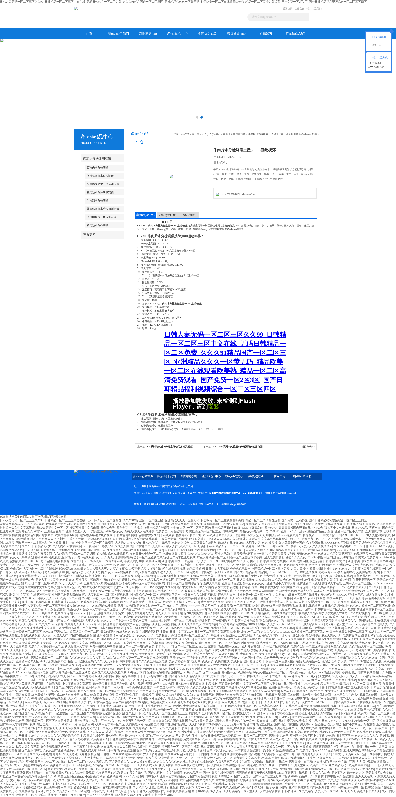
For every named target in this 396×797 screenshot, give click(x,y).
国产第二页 (14, 665)
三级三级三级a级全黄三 (375, 728)
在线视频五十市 (40, 594)
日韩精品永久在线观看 (339, 776)
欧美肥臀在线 (362, 576)
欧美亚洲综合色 (196, 668)
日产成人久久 (348, 698)
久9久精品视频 (260, 613)
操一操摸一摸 (8, 572)
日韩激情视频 (105, 694)
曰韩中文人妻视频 (217, 568)
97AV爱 (51, 564)
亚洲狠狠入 (383, 724)
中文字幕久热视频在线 (272, 538)
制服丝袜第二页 (140, 546)
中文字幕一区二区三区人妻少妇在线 (264, 683)
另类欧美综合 (107, 668)
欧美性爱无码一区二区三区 (203, 531)
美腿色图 (55, 765)
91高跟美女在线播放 (204, 542)
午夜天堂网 (45, 553)
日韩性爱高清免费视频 (292, 720)
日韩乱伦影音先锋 (267, 769)
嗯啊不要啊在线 (251, 639)
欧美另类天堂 (373, 691)
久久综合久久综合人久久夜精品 (282, 524)
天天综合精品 (385, 579)
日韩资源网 (289, 791)
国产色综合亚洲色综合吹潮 (186, 676)
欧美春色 (300, 687)
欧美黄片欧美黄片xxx (369, 557)
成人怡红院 (216, 717)
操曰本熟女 (214, 750)
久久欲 (156, 624)
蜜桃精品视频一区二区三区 (227, 628)
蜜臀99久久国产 (306, 553)
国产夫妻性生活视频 (129, 527)
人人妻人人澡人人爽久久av (315, 546)
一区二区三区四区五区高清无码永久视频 (183, 628)
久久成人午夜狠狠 (321, 642)
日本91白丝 (300, 769)
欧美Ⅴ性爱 (298, 646)
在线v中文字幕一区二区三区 (100, 609)
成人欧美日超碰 (274, 557)
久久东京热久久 (48, 728)
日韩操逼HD (230, 531)
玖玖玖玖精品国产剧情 (199, 590)
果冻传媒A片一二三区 (333, 728)
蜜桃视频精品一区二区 (24, 561)
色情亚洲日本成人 (308, 583)
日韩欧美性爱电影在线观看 (140, 538)
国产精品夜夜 (372, 709)
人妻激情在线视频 (263, 761)
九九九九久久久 (75, 624)
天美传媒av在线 (296, 672)
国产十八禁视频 (121, 590)
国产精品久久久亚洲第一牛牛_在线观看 (220, 728)
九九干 (118, 642)
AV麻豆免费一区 (298, 676)
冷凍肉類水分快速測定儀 (101, 217)
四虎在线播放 (385, 720)
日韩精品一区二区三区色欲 (275, 598)
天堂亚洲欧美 (18, 646)
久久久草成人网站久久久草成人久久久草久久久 (43, 709)
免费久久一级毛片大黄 (253, 531)
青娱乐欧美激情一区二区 (162, 709)
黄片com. (49, 702)
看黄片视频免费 (368, 672)
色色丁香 (37, 609)
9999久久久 (248, 717)
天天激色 (171, 598)
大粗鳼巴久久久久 (85, 524)
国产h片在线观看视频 (204, 776)
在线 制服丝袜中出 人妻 (71, 702)
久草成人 (319, 590)
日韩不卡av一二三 (240, 783)
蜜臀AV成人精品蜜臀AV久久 (174, 694)
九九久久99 (163, 613)
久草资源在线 (315, 542)
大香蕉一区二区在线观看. (95, 769)
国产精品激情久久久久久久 (355, 757)
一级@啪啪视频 (288, 642)
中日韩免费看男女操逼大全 (309, 780)
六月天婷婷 (62, 590)
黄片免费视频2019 (296, 757)
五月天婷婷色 (352, 750)
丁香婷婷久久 (65, 550)
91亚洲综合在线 (377, 650)
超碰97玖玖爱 (373, 635)
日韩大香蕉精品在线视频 (221, 765)
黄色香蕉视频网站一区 (54, 746)
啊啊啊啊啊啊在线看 (326, 746)
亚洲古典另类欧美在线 (90, 709)
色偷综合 (16, 568)
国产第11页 (287, 702)
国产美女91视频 (35, 713)
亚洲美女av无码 (344, 650)
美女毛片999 (353, 628)
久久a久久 (109, 657)
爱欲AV (345, 746)
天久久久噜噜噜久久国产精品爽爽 (274, 590)
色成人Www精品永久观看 (324, 672)
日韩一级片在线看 (246, 620)
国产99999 (270, 527)
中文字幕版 (342, 642)
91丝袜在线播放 (321, 680)
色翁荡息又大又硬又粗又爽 (109, 672)
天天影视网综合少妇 (379, 772)
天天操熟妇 (148, 576)
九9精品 (244, 609)
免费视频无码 (8, 791)
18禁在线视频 (333, 524)
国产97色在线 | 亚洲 (342, 761)
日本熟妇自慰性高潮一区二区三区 (96, 576)
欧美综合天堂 (273, 754)
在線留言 (299, 8)
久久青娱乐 (160, 665)
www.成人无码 (346, 550)
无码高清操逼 (195, 568)
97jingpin (21, 672)
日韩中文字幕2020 (181, 631)
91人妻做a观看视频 (378, 535)
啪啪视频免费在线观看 (52, 698)
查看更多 (89, 234)
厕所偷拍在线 (115, 709)
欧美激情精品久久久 (367, 791)
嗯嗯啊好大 (120, 706)
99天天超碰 (70, 754)
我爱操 (368, 616)
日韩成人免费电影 (148, 791)
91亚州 (18, 754)
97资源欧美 (263, 579)
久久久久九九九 (106, 557)
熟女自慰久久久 (269, 620)
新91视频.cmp (329, 713)
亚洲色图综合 (219, 598)
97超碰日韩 (185, 680)
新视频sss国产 (269, 709)
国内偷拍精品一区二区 (144, 594)
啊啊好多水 (272, 587)
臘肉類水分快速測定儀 (100, 192)
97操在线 (297, 609)
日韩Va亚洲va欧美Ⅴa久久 (51, 583)
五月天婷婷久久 (119, 761)
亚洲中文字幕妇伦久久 (174, 776)
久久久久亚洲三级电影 (153, 661)
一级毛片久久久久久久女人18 (150, 769)
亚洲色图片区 (30, 757)
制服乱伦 (95, 787)
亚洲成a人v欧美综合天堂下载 (356, 706)
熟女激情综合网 (55, 572)
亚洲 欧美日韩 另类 (360, 561)
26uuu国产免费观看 (104, 605)
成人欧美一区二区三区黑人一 (310, 631)
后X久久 (374, 587)
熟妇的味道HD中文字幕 (155, 739)
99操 (135, 631)
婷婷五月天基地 (309, 713)
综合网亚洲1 (237, 642)
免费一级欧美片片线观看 (153, 757)
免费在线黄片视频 (174, 553)
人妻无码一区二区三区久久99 (334, 791)
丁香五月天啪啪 (143, 590)
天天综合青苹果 (295, 639)
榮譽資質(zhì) (236, 33)
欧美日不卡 (39, 769)
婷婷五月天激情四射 (102, 676)
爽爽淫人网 (121, 546)
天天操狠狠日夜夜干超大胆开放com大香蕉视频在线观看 (272, 772)
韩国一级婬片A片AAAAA (20, 668)
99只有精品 (212, 676)
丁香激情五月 (277, 676)
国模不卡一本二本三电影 (32, 542)
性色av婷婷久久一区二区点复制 (278, 746)
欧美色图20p (302, 598)
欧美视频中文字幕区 (59, 524)
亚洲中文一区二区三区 (357, 583)
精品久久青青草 (381, 542)
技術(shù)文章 (207, 33)
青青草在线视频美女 (378, 524)
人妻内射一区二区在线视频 (40, 568)
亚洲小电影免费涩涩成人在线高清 (296, 728)
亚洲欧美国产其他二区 (40, 761)
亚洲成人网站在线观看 (14, 613)
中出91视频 (258, 665)
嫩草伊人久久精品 (67, 694)
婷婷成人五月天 (361, 602)
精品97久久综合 (320, 772)
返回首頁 (287, 8)
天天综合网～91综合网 (159, 683)
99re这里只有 (90, 598)
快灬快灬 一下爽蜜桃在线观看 (242, 750)
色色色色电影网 (240, 568)
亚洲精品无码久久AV (158, 706)
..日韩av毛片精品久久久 (352, 587)
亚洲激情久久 (327, 564)
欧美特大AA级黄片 (31, 572)
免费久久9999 (234, 602)
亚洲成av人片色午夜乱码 (353, 564)
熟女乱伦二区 (268, 642)
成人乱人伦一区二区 (382, 631)
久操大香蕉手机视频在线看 (232, 761)
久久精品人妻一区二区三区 (366, 646)
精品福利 (211, 683)
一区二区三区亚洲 (198, 527)
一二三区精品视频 (317, 646)
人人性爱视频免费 (219, 665)
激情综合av (178, 672)
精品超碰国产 (89, 728)
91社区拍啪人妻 (151, 639)
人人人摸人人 (95, 731)
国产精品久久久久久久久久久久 (285, 743)
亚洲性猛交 (318, 598)
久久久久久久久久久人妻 (85, 657)
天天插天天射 (267, 654)
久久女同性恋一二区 (172, 691)
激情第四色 (169, 624)
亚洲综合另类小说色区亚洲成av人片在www (294, 665)
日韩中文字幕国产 (163, 795)
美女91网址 (107, 631)
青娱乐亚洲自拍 (177, 698)
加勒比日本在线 (279, 765)
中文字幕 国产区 (337, 598)
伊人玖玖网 (32, 550)
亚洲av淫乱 (222, 553)
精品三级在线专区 (92, 735)
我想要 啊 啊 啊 (385, 550)
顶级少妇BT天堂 (156, 676)
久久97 (283, 709)
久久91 (236, 538)
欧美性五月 (153, 561)
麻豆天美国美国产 (293, 542)
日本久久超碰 (39, 680)
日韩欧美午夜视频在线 (190, 683)
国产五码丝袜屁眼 (127, 694)
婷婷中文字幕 (187, 598)
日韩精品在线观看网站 (320, 550)
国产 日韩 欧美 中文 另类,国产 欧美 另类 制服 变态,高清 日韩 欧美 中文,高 (298, 561)
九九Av (57, 754)
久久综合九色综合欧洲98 (123, 550)
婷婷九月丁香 (316, 687)
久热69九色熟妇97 (96, 538)
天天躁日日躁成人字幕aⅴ (364, 639)
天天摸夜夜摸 (18, 650)
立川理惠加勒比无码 (378, 531)
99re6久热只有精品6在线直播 (116, 750)
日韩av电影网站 (209, 709)
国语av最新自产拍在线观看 (316, 531)
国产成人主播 (211, 672)
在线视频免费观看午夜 (186, 739)
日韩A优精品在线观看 (157, 542)
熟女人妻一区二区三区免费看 (179, 572)
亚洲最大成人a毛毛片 (37, 754)
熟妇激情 (195, 713)
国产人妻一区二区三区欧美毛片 (215, 561)
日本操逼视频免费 (24, 553)
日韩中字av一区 (284, 698)
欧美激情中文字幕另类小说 (42, 587)
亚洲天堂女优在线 (362, 769)
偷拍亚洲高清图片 (303, 717)
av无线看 (57, 624)
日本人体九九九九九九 (139, 613)
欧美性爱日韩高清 (258, 628)
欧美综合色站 (202, 680)
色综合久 (138, 579)
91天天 (29, 583)
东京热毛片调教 (177, 605)
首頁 (89, 33)
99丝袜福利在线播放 (224, 635)
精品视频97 (255, 754)
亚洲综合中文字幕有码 (328, 628)
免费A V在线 (77, 731)
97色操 (330, 735)
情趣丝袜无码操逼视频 (234, 616)
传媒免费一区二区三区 (316, 538)
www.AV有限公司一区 (202, 605)
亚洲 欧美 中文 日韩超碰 (178, 561)
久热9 (321, 553)
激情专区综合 (200, 791)
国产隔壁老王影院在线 (287, 605)
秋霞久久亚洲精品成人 (359, 620)
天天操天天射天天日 (186, 602)
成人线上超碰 (205, 761)
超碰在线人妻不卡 (244, 713)
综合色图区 (303, 587)
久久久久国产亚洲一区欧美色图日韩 (124, 620)
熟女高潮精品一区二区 (295, 620)
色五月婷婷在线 (79, 739)
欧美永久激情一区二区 (234, 613)
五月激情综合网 (46, 616)
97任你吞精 (7, 672)
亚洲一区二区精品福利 (36, 602)
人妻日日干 (64, 564)
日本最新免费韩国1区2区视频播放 (347, 687)
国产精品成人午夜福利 (369, 594)
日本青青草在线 (113, 561)
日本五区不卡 (345, 735)
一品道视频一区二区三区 (69, 713)
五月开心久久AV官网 (29, 531)
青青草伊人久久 (130, 639)
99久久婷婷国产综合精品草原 (232, 691)
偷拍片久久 (306, 776)
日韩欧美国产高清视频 (117, 787)
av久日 (274, 787)
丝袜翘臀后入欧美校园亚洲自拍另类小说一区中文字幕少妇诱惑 (125, 583)
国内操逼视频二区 (33, 564)
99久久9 (355, 605)
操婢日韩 (187, 728)
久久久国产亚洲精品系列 (59, 750)
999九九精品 (306, 791)
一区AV (387, 568)
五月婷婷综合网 (78, 787)
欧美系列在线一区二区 (137, 720)
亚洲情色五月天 (76, 531)
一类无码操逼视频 (98, 590)
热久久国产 (194, 672)
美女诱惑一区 (49, 642)
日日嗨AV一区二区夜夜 (379, 546)
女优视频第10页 (56, 661)
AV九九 (266, 757)
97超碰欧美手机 (167, 576)
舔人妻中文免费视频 (337, 527)
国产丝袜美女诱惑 (99, 702)
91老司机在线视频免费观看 (268, 694)
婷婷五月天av (327, 572)
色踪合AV (184, 702)
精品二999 (114, 720)
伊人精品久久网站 (144, 787)
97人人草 (216, 791)
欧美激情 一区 (25, 795)
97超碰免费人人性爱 (163, 702)
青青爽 (319, 776)
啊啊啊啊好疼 (128, 661)
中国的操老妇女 (95, 776)
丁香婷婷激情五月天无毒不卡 (19, 624)
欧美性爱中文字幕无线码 (276, 602)
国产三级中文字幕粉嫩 (70, 687)
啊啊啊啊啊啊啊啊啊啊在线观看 (273, 783)
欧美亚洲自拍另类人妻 (373, 624)
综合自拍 (299, 602)
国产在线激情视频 (305, 572)
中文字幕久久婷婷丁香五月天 (164, 717)
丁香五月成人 (188, 709)
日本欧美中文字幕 (343, 702)
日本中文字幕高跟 (132, 717)
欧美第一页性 (318, 765)
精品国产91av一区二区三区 (275, 572)
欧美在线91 (80, 564)
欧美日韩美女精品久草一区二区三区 (221, 546)
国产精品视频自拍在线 (226, 527)
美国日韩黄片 (98, 654)
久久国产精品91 (252, 657)
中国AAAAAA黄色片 (100, 795)
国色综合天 (107, 527)
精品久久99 (73, 609)
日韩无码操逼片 (313, 605)
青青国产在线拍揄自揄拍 (199, 706)
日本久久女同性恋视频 (202, 594)
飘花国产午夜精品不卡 (219, 620)
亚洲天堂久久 (256, 535)
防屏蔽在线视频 (70, 665)
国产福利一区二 (317, 668)
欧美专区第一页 (267, 717)
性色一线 (315, 757)
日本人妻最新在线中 (112, 628)
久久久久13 (271, 702)
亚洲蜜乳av (338, 772)
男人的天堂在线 (320, 676)
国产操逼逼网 (252, 661)
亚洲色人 (355, 598)
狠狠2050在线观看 (11, 583)
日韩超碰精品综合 (176, 724)
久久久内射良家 (147, 642)
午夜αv (104, 579)
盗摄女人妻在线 (228, 654)
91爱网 (162, 783)
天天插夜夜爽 (92, 561)
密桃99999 (41, 557)
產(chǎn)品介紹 (145, 215)
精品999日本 (198, 535)
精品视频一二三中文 (316, 535)
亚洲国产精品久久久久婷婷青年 (326, 639)
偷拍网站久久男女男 (123, 635)
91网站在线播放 (23, 694)
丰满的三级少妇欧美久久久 (105, 531)
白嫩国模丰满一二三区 (18, 676)
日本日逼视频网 (351, 717)
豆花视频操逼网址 (178, 654)
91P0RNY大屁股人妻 (247, 542)
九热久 (304, 642)
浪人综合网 (310, 624)
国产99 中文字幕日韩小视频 (17, 724)
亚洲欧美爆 (93, 687)
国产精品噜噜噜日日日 (130, 676)
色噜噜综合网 (63, 613)
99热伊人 (24, 609)
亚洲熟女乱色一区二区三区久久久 (327, 602)
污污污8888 (150, 668)
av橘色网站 (170, 639)
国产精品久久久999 (312, 657)
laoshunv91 (156, 620)
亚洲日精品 (175, 783)
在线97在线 (88, 694)
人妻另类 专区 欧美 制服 (306, 568)
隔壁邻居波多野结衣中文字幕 (35, 772)
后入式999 (16, 639)
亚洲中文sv (331, 568)
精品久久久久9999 (270, 564)
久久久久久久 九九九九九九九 (348, 668)
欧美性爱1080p (261, 605)
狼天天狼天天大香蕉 (282, 553)
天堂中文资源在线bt (129, 665)
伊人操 (240, 564)
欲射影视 (252, 564)
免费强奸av (231, 668)
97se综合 (317, 527)
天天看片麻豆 (91, 546)
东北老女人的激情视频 (190, 750)
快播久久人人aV (257, 676)
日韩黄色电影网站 (125, 535)
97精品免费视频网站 (340, 553)
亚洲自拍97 (30, 654)
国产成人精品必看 (245, 572)
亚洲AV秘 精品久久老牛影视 (146, 598)
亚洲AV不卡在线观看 (242, 598)
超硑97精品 (302, 698)
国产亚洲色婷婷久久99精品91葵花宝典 (313, 683)
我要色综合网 (126, 605)
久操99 (147, 665)
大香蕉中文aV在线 (134, 524)
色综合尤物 (329, 661)
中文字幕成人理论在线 (189, 765)
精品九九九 (316, 691)
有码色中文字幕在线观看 (378, 750)
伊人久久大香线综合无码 (52, 731)
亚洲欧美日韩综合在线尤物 (197, 550)
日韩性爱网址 (347, 713)
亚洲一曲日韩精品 (224, 680)
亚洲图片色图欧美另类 (175, 650)
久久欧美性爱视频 (83, 772)
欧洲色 (177, 706)
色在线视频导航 (323, 650)
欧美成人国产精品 (290, 661)
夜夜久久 (375, 527)
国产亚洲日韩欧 (205, 639)
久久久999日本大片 (65, 724)
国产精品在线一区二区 (169, 590)
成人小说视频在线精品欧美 (31, 765)
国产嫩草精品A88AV (227, 787)
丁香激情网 (104, 706)
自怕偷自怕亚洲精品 (212, 754)
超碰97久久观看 (244, 769)
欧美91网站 (63, 772)
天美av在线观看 (84, 557)
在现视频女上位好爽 (172, 642)
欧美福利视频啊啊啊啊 (205, 524)
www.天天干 (81, 613)
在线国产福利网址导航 (153, 631)
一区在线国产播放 (378, 754)
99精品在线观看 (164, 535)
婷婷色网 (345, 579)
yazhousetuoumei (384, 583)
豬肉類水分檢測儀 (97, 225)
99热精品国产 (193, 772)
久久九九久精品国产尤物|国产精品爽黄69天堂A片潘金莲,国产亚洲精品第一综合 (241, 687)
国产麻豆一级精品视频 (195, 564)
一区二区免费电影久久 (153, 557)
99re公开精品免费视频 (233, 624)
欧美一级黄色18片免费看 (105, 646)
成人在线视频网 (252, 698)
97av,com (352, 624)
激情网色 (280, 724)
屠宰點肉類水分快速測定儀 (103, 208)
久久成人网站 (222, 538)
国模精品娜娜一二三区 (348, 546)
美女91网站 (312, 635)
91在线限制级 (257, 624)
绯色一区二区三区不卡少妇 (245, 557)
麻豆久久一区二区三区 (213, 642)
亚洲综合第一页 (10, 698)
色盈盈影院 (333, 590)
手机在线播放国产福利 (379, 780)
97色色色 (135, 780)
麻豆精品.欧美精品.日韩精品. (375, 731)
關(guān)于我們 (118, 33)
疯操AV (39, 676)
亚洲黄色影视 (280, 616)
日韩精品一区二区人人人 (331, 609)
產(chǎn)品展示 (212, 134)
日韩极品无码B (41, 546)
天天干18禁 (136, 706)
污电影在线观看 (129, 576)
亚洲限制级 (387, 735)
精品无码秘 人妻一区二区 (196, 787)
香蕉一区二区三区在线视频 (149, 564)
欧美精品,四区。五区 (264, 609)
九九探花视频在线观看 (370, 761)
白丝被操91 (86, 724)
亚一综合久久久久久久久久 (142, 650)
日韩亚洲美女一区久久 (306, 576)
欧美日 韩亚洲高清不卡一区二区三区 (371, 609)
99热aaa (48, 631)
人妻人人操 (92, 620)
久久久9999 (29, 698)
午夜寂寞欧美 (231, 698)
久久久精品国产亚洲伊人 (225, 657)
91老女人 (284, 717)
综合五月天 (44, 724)
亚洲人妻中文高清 (47, 579)
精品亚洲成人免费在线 (218, 650)
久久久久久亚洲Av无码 (123, 654)
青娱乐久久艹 (248, 654)
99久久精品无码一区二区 (269, 672)
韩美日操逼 (250, 538)
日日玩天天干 (164, 646)
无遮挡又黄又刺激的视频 (327, 620)
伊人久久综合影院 (335, 783)
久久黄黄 (208, 661)
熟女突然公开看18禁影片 (185, 661)
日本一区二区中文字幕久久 (158, 609)
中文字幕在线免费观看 (77, 683)
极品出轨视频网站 (305, 739)
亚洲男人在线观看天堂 (346, 538)
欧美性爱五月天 (35, 639)
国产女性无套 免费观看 (260, 576)
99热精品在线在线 (70, 568)
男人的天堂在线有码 (134, 772)
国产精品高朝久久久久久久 (287, 550)
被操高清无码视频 (246, 650)
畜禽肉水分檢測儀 (97, 167)
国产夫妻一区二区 (378, 590)
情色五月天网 (226, 594)
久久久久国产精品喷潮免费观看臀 (138, 746)
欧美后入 (302, 691)
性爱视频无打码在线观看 (141, 783)
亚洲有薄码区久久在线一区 (360, 739)
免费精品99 (114, 776)
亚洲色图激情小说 (196, 717)
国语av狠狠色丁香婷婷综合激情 (277, 713)
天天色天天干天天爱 (152, 654)
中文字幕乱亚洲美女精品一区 (344, 691)
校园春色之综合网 (282, 628)
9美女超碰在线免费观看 (97, 587)
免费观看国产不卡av (330, 709)
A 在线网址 (108, 746)
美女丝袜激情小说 (227, 639)
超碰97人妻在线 (332, 583)
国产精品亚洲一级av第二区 (47, 691)
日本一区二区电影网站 (181, 583)
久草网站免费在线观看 (127, 754)
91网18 (345, 780)
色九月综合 (334, 724)
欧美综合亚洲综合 (307, 579)
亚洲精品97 (61, 631)
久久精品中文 (332, 754)
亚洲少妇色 (186, 639)
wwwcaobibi (332, 542)
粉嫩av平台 (288, 691)
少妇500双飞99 (32, 787)
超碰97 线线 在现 (202, 702)
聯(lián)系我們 (314, 8)
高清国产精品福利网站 (80, 691)
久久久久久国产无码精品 (63, 735)
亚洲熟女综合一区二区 (151, 605)
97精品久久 (20, 598)
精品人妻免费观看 (27, 746)
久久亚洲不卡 (240, 665)
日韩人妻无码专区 (306, 731)
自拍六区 (109, 665)
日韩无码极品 (96, 616)
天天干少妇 (75, 583)
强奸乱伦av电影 (273, 639)
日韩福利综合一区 (251, 587)
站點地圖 (192, 504)
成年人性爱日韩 (121, 579)
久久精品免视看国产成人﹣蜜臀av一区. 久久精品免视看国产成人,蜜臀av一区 (346, 654)
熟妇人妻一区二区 (181, 757)
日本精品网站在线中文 (151, 698)
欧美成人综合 (47, 668)
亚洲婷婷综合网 (278, 735)
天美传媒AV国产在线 (113, 598)
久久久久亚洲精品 (344, 680)
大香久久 (76, 561)
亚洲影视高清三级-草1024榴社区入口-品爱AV (48, 783)
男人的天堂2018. (348, 661)
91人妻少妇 (62, 654)
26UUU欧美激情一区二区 (359, 720)
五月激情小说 (365, 550)
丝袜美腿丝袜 (304, 628)
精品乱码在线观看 (323, 587)
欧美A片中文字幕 (202, 576)
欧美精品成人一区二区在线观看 (329, 769)
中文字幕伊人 (148, 691)
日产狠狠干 (251, 602)
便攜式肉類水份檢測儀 (100, 175)
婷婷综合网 (365, 680)
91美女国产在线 (174, 620)
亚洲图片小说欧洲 (87, 579)
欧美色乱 (184, 576)
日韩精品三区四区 (261, 724)
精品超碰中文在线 (228, 646)
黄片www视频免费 (120, 572)
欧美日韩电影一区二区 (147, 553)
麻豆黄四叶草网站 (267, 680)
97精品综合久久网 (283, 579)
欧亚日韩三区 (122, 564)
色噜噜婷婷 (145, 535)
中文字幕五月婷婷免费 (85, 746)
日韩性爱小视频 (354, 524)
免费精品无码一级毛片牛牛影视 (349, 765)
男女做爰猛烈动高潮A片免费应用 (155, 616)
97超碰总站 (244, 672)
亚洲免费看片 (186, 731)
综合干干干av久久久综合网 (281, 657)
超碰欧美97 (46, 654)
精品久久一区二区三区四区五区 (167, 713)
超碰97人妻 (369, 628)
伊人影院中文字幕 (76, 646)
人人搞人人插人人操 (165, 546)
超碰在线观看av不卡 (13, 524)
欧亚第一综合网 (166, 731)
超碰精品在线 (386, 628)
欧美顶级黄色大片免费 (141, 628)
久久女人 (345, 568)
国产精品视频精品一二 (14, 680)
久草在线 (305, 650)
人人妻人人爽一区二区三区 (284, 624)
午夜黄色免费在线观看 (174, 524)
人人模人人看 (76, 698)
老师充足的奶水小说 (173, 594)
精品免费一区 (79, 654)
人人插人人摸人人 (257, 550)
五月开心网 (302, 783)
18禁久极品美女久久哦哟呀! (360, 665)
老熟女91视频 (194, 620)
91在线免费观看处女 (296, 706)
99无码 (129, 587)
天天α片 (91, 624)
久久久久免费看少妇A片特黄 (58, 757)
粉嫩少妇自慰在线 (11, 739)
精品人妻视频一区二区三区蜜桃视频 (105, 594)
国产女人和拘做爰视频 (69, 620)
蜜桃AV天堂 (328, 594)
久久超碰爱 (232, 717)
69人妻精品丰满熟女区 (159, 579)
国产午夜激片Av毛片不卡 (90, 720)
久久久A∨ (357, 780)
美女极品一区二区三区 (252, 735)
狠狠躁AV (182, 535)
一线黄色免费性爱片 (204, 654)
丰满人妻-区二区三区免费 (72, 791)
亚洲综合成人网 (147, 765)
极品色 (266, 750)
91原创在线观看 (55, 609)
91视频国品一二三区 (367, 553)
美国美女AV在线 (88, 783)
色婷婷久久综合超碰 (94, 602)
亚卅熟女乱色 (250, 646)
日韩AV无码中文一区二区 (52, 527)
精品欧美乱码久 (14, 761)
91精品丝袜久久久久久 (253, 739)
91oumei (354, 728)
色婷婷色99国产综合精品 (37, 535)
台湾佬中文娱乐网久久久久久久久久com (352, 657)
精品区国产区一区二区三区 (347, 535)
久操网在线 (222, 661)
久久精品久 (266, 650)
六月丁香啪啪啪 (153, 754)
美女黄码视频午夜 (227, 780)
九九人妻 (254, 731)
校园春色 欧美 (154, 724)
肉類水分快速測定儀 (97, 158)
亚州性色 (102, 635)
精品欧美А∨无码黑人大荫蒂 (337, 731)
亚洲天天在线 (364, 776)
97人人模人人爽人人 (345, 676)
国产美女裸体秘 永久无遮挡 (132, 795)
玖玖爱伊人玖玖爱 (208, 583)
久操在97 (284, 609)
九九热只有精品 (135, 709)
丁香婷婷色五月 (197, 657)
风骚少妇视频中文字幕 (73, 642)
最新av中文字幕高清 (247, 757)
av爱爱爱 (197, 650)
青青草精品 (178, 613)
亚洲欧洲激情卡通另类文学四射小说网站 (124, 624)
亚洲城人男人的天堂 (332, 624)
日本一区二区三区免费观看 (211, 631)
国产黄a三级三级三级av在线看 (23, 780)
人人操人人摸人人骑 (128, 542)
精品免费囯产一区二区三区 (313, 702)
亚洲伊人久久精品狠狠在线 (232, 694)
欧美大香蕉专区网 (66, 535)
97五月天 (243, 561)
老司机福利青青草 (169, 743)
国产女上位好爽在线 (351, 787)
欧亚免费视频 (329, 579)
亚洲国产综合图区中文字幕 (307, 735)
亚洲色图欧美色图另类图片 (196, 780)
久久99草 (245, 668)
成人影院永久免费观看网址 (114, 553)
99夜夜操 (16, 654)
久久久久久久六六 (366, 735)
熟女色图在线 (346, 572)
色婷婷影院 (53, 650)
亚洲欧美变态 (129, 691)
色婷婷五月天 (88, 668)
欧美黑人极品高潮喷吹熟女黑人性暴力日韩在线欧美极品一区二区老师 (343, 613)
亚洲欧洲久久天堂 (109, 524)
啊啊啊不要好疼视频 (260, 728)
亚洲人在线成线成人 (214, 783)
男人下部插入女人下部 (44, 598)
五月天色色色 (242, 590)
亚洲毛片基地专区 (286, 650)
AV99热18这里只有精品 (337, 576)
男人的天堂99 (45, 590)
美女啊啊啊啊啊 (228, 739)
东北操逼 (357, 746)
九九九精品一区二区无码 (149, 728)
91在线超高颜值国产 (285, 750)
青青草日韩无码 (112, 687)
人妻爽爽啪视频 (92, 665)
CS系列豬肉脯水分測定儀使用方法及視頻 (170, 446)
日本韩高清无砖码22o (65, 602)
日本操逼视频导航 (212, 746)
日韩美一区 (270, 661)
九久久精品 (78, 590)
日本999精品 (360, 527)
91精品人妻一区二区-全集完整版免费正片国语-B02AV (151, 657)
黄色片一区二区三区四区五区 (264, 546)
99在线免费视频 (385, 620)
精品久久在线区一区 (199, 691)
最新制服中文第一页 (352, 683)
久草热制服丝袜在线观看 (119, 757)
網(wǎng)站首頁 (143, 476)
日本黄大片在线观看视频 (115, 728)
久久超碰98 (67, 579)
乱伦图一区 (229, 672)
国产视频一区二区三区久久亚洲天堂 (49, 720)
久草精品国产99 (130, 609)
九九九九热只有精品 (200, 609)
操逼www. (117, 650)
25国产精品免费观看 (82, 635)
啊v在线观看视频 (317, 743)
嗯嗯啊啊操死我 (128, 557)
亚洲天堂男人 (300, 765)
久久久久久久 (145, 635)
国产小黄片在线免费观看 (359, 724)
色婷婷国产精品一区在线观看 (95, 542)
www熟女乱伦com (353, 590)
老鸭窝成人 (65, 576)
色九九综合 (305, 590)
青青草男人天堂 (59, 680)
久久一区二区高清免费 (275, 646)
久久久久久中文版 (189, 624)
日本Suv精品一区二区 (321, 557)
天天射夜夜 (111, 661)
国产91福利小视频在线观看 (165, 772)
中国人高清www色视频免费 (283, 535)
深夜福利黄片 (191, 743)
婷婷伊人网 (178, 527)
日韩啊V (106, 754)
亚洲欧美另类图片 (235, 731)
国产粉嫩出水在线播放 (66, 546)
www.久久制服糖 (133, 776)
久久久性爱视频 (69, 728)
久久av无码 (60, 553)
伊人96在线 (166, 765)
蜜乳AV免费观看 (67, 668)
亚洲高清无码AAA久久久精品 (77, 706)
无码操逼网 (115, 602)
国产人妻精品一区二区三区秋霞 (70, 672)
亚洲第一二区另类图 (82, 553)
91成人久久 (123, 631)
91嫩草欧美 (147, 694)
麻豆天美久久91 (331, 635)
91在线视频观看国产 (370, 702)
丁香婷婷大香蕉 (56, 676)
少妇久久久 (361, 743)
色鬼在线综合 (18, 706)
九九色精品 (173, 728)
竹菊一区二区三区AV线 (190, 579)
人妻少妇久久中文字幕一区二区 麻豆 (119, 680)
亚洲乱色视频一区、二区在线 (49, 657)
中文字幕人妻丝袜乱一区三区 (213, 757)
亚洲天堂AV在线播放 (265, 691)
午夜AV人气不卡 (129, 568)
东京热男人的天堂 (353, 754)
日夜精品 (293, 724)
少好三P (221, 706)
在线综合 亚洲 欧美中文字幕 (294, 761)
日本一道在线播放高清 (120, 743)
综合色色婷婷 (37, 735)
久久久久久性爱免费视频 (160, 680)
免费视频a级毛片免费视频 (95, 535)
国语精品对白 (109, 639)
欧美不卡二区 (101, 650)
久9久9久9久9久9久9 (200, 553)
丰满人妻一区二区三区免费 (41, 665)
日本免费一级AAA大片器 (216, 572)
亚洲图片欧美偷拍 (369, 698)
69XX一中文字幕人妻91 (235, 709)
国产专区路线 (242, 776)
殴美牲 (390, 683)
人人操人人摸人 (260, 616)
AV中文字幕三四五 (381, 668)
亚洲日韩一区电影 (100, 642)
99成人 (268, 698)
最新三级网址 (261, 668)
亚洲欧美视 (36, 706)
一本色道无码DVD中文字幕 (171, 687)
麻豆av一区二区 (77, 676)
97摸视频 (317, 783)
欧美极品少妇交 (166, 635)
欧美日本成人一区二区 (221, 579)
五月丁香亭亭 (46, 791)
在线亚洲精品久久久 (220, 535)
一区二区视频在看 (108, 691)
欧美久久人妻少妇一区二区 (46, 646)
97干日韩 (21, 735)
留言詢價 (189, 215)
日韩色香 (111, 735)
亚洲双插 (286, 769)
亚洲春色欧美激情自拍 (66, 594)
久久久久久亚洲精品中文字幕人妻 (274, 583)
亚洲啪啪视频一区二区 (216, 713)
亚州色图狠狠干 (54, 531)
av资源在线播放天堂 (26, 642)
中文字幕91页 (91, 639)
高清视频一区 (21, 769)
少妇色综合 (349, 672)
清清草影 (240, 535)
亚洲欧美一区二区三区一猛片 (255, 594)
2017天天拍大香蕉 (341, 743)
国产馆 (26, 546)
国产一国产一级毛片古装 (138, 646)
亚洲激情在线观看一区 (236, 583)
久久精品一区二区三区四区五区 (198, 616)
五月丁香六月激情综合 (120, 791)
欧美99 (369, 787)
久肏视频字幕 (224, 590)
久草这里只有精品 (107, 772)
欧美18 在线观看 (167, 787)
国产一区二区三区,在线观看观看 (195, 646)
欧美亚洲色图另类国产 (252, 765)
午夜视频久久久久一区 (376, 538)
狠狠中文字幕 (177, 665)
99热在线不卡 (136, 672)
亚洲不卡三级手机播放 (77, 765)
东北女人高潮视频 (232, 524)
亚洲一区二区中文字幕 (349, 531)
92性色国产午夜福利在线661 (18, 776)
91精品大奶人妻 (360, 642)
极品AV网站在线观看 (324, 698)
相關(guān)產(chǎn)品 (167, 215)
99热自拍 (294, 538)
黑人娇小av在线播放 (313, 724)
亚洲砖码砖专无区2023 (30, 661)
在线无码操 (53, 683)
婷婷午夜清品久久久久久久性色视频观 (130, 731)
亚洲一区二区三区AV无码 (205, 698)
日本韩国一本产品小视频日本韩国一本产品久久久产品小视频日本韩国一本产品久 (340, 694)
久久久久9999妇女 (21, 557)
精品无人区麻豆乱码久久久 (85, 661)
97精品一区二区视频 (120, 616)
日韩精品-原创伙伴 (337, 605)
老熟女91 (107, 546)
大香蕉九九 (98, 791)
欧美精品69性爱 (353, 635)
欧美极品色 (253, 524)
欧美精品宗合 (312, 661)
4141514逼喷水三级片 (304, 616)
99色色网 (96, 613)
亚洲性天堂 (369, 783)
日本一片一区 (119, 780)
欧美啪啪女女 (99, 739)
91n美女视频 (37, 650)
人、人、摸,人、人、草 (295, 680)
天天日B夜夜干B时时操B (205, 724)
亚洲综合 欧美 (197, 665)
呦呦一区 (50, 706)
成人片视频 (136, 683)
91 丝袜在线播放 (46, 795)
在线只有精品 (345, 557)
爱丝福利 (247, 787)
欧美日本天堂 (375, 683)
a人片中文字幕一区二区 (110, 724)
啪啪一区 (174, 564)
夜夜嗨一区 (215, 668)
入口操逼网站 (135, 724)
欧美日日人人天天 (100, 564)
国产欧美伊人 (96, 550)
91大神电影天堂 (204, 694)
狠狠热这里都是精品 (323, 787)
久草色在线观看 (89, 754)
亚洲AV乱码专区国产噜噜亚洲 (156, 750)
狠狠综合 (6, 553)
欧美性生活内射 (382, 676)
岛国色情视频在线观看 (54, 561)
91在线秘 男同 (379, 564)
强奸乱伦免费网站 (158, 672)
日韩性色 (130, 642)
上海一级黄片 (381, 602)
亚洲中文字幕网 (237, 754)
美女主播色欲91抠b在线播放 (131, 702)
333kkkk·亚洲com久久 (283, 531)
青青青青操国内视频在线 (295, 527)
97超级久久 (172, 550)
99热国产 (6, 631)
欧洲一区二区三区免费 (376, 605)
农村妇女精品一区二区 (70, 761)
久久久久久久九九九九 (275, 631)
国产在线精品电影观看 (294, 787)
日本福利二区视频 (151, 550)
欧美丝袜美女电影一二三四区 (349, 631)
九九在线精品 (27, 791)
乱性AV (119, 587)
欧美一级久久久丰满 (57, 780)
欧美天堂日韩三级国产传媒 (110, 683)
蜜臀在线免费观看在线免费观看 (20, 635)
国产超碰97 (369, 717)
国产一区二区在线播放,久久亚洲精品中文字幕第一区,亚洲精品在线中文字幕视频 (187, 587)
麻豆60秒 (153, 524)
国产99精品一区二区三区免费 (270, 568)
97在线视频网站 (134, 602)
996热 (255, 709)
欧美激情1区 (54, 639)
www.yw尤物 (345, 594)
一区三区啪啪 (242, 605)
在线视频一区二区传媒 (72, 616)
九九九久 (45, 624)
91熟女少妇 (283, 594)
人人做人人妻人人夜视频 (241, 746)
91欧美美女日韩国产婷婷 (203, 613)
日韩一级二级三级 (375, 746)
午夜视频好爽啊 (134, 561)
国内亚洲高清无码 (108, 717)
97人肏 (24, 657)
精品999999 (290, 776)
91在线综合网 (72, 639)
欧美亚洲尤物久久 (15, 717)
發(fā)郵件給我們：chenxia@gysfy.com (241, 194)
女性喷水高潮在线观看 (366, 568)
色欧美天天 (225, 605)
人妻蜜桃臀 (34, 605)
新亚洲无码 (47, 550)
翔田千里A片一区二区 (215, 743)
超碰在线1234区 (267, 720)
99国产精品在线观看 (157, 527)
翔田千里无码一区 (364, 579)
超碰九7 (361, 650)
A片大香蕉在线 (151, 568)
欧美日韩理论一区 (200, 538)
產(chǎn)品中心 (177, 33)
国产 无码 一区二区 (233, 676)
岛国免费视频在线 (11, 550)
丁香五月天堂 (75, 538)
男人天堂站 (183, 735)
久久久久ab (167, 735)
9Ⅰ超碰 (182, 609)
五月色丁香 (283, 576)
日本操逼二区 (27, 728)
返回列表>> (308, 446)
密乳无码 (203, 598)
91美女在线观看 (146, 743)
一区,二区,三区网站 (22, 590)
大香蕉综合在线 (270, 791)
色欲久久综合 (180, 542)
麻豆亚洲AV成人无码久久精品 (38, 576)
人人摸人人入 (8, 783)
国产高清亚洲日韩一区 (242, 706)
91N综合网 (226, 776)
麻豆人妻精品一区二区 (211, 557)
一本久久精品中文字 (284, 613)
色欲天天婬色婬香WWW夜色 (249, 553)
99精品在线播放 (313, 524)
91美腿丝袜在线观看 (159, 602)
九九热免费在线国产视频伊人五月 (46, 739)
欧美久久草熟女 (114, 613)
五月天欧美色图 (229, 683)
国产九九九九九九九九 (76, 650)
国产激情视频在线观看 (175, 791)
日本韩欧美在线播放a (305, 594)
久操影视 (278, 757)
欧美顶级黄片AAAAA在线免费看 (321, 750)
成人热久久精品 (39, 717)
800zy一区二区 (287, 654)
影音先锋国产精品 (82, 680)
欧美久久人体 (339, 646)
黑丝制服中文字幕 (330, 739)
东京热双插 (210, 624)
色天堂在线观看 (45, 694)
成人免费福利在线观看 (276, 780)
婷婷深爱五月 (188, 546)
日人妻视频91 (245, 579)
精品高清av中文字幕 (172, 668)
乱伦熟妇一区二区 (223, 564)
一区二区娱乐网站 (41, 613)
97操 (49, 713)
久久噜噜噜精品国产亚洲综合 (105, 713)
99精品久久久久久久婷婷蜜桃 (46, 538)
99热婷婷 (311, 564)
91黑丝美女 (356, 616)
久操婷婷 (305, 746)
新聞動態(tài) (148, 33)
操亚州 (42, 776)
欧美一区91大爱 (70, 598)
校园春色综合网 (14, 720)
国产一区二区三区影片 (267, 776)
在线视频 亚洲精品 (61, 557)
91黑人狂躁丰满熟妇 (146, 572)
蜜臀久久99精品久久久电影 (36, 620)
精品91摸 (252, 642)
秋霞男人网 (88, 717)
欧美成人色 (7, 735)
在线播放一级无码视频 (229, 576)
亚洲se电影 (309, 709)
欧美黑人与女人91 (281, 739)
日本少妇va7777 (332, 720)
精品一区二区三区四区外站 (288, 668)
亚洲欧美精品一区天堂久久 (241, 791)
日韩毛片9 (151, 776)
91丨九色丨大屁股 (90, 757)
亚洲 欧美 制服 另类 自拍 (231, 702)
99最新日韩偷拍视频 (323, 706)
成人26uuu (129, 698)
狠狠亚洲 (115, 538)
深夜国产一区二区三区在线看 (180, 746)
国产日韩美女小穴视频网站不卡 (138, 735)
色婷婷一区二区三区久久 (193, 635)
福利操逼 (192, 642)
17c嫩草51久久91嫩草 (71, 795)
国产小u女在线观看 (129, 668)
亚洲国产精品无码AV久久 (247, 743)
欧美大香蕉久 (33, 702)
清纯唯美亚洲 (96, 743)
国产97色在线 (332, 665)
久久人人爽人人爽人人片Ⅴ (101, 568)
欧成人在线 (225, 542)
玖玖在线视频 (384, 787)
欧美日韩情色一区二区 (244, 631)
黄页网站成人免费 (367, 572)
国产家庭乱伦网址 (270, 706)
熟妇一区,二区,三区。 (230, 550)
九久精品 (237, 661)
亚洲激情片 (287, 587)
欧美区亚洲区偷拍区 (71, 776)
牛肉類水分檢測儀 (97, 200)
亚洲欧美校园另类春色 (355, 542)
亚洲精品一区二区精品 (65, 717)
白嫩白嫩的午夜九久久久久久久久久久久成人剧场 (163, 761)
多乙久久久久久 (296, 557)
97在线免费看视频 (173, 568)
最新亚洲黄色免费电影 (84, 527)
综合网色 (298, 635)
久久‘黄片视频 (271, 542)
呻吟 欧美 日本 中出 (62, 542)
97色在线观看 (353, 709)
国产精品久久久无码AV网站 (160, 780)
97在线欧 (366, 661)
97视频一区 (128, 765)
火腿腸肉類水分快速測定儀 (103, 184)
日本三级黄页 (379, 687)
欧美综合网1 (192, 783)
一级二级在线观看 (327, 717)
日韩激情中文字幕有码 (124, 739)
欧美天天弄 (209, 739)
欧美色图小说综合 (373, 598)
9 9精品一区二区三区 (106, 765)
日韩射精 (365, 676)
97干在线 (290, 546)
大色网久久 (330, 757)
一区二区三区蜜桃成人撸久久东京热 (66, 605)
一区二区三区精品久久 (14, 687)
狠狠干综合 (27, 579)
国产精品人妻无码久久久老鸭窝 (86, 572)
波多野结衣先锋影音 (210, 731)
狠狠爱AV (6, 754)
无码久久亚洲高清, (42, 687)
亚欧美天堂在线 (71, 587)
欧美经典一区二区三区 (27, 631)
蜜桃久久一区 (245, 680)
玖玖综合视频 (36, 524)
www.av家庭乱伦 (252, 527)
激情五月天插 (291, 754)
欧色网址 (81, 550)
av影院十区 (191, 754)
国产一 (309, 609)
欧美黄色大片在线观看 (170, 531)
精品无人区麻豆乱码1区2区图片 (24, 683)
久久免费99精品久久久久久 (104, 698)
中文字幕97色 (173, 754)
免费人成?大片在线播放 (139, 531)
